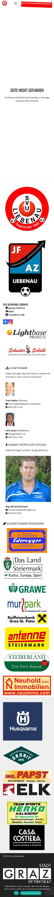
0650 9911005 (14, 513)
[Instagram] (10, 321)
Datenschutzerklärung (30, 893)
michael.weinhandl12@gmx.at (21, 509)
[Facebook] (5, 321)
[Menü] (15, 3)
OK (16, 893)
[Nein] (50, 890)
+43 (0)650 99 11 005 (16, 314)
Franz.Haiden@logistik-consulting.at (24, 403)
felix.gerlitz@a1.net (16, 434)
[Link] (4, 3)
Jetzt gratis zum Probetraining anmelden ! (36, 4)
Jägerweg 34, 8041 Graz (16, 307)
